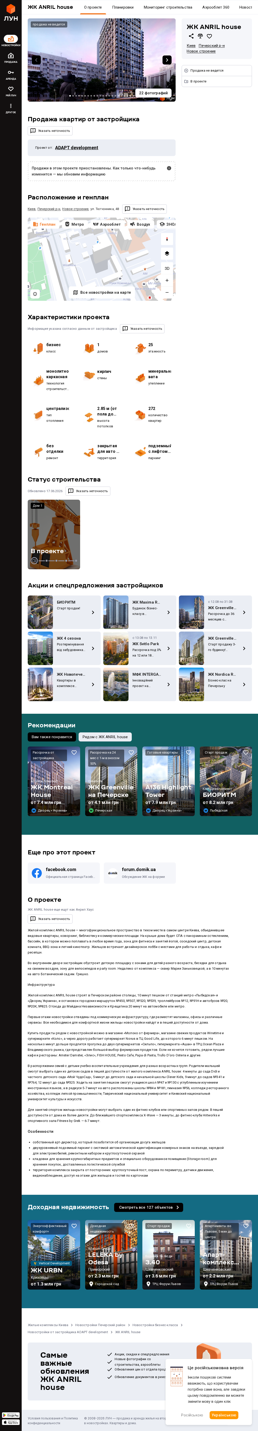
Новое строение (201, 51)
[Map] (102, 259)
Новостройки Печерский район (100, 1325)
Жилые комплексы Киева (48, 1325)
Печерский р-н (212, 45)
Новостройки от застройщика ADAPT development (68, 1332)
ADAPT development (76, 147)
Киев (191, 45)
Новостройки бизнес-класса (155, 1325)
